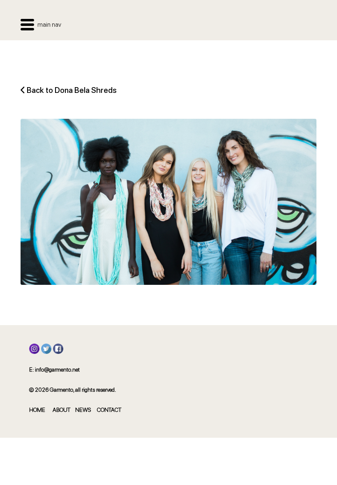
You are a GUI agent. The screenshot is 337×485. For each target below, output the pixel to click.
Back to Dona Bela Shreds (72, 90)
